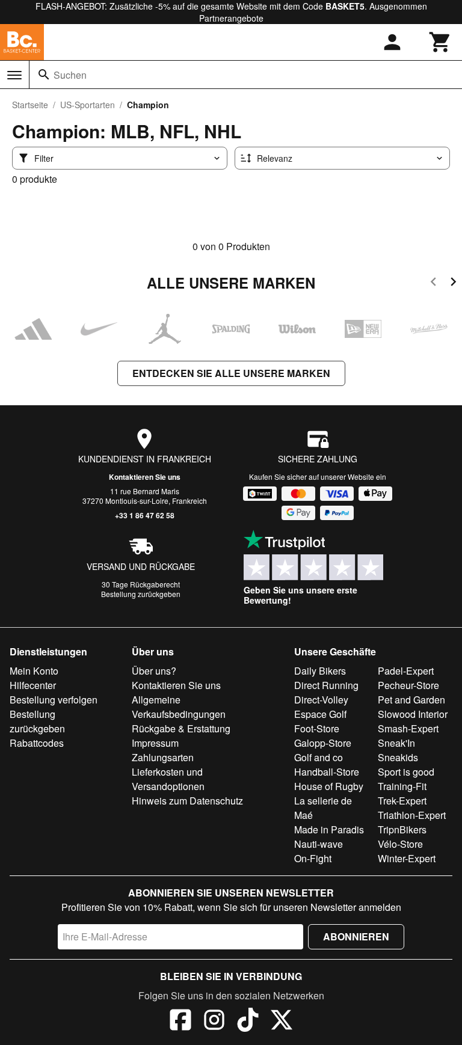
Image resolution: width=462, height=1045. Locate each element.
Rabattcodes (37, 743)
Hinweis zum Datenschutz (187, 801)
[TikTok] (248, 1021)
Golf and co (318, 757)
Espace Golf (320, 714)
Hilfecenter (33, 685)
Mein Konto (34, 671)
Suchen (70, 75)
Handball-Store (326, 772)
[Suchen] (44, 74)
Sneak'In (396, 743)
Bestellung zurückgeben (140, 594)
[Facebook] (180, 1021)
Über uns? (154, 671)
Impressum (155, 743)
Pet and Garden (411, 699)
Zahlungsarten (163, 757)
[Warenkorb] (440, 42)
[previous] (433, 283)
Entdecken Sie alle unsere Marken (231, 373)
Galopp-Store (322, 743)
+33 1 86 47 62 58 (144, 515)
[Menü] (14, 75)
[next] (453, 283)
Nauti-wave (318, 844)
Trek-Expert (402, 801)
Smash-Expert (408, 728)
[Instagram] (214, 1021)
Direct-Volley (321, 699)
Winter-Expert (407, 858)
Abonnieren (356, 936)
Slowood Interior (413, 714)
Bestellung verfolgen (53, 699)
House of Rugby (328, 786)
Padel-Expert (406, 671)
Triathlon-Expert (412, 815)
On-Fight (312, 858)
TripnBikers (402, 829)
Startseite (30, 105)
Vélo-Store (400, 844)
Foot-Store (316, 728)
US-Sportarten (87, 105)
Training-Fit (402, 786)
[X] (282, 1021)
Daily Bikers (320, 671)
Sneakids (398, 757)
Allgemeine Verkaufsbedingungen (179, 707)
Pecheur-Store (408, 685)
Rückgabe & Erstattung (181, 728)
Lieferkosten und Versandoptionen (168, 779)
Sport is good (406, 772)
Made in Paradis (329, 829)
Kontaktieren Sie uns (144, 477)
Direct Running (326, 685)
